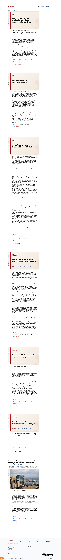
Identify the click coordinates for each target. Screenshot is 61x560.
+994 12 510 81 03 (10, 548)
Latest (20, 541)
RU (51, 558)
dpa (12, 158)
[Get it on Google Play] (50, 555)
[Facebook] (11, 555)
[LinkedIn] (18, 555)
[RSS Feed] (20, 555)
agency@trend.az (10, 549)
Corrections (29, 546)
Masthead (29, 542)
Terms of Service (48, 541)
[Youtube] (14, 555)
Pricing (38, 541)
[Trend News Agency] (10, 541)
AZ (50, 558)
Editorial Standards (30, 545)
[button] (9, 12)
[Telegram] (16, 555)
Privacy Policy (47, 542)
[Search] (36, 6)
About (29, 541)
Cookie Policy (47, 545)
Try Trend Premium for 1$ (17, 64)
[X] (13, 555)
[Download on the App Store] (44, 555)
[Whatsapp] (9, 555)
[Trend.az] (11, 7)
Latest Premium (22, 542)
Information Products (40, 542)
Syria (13, 234)
